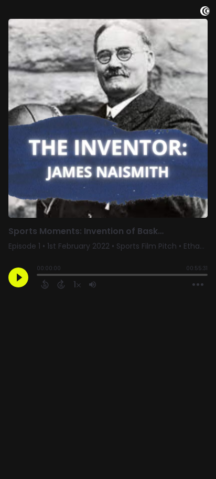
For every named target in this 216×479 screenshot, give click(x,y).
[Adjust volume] (92, 284)
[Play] (18, 277)
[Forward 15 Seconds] (61, 284)
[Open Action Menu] (198, 285)
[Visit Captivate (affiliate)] (205, 12)
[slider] (39, 276)
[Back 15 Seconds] (45, 284)
